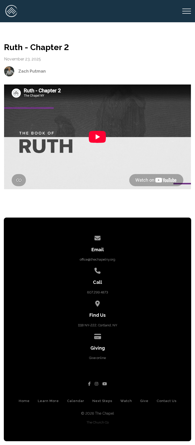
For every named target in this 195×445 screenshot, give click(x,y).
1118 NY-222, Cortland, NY (97, 325)
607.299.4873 (97, 292)
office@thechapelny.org (97, 259)
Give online (97, 358)
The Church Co (98, 422)
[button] (186, 11)
